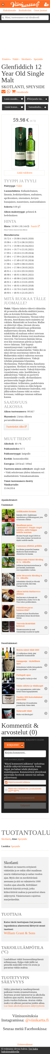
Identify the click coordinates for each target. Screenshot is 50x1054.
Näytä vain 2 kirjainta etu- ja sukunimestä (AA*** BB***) (24, 790)
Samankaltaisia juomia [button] (38, 107)
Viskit (19, 186)
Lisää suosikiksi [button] (12, 99)
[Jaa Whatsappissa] (8, 91)
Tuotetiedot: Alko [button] (15, 426)
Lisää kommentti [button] (13, 107)
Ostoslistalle (22, 92)
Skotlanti (26, 59)
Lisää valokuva (24, 173)
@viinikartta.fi (37, 1020)
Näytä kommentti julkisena (19, 782)
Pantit (34, 226)
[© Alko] (25, 147)
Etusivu (6, 59)
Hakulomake (9, 10)
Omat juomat (40, 10)
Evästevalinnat (25, 1044)
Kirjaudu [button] (12, 745)
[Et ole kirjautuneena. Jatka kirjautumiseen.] (46, 4)
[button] (3, 4)
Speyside (38, 59)
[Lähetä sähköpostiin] (3, 91)
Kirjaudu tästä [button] (36, 99)
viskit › (16, 59)
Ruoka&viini (25, 10)
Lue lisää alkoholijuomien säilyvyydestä (24, 1006)
